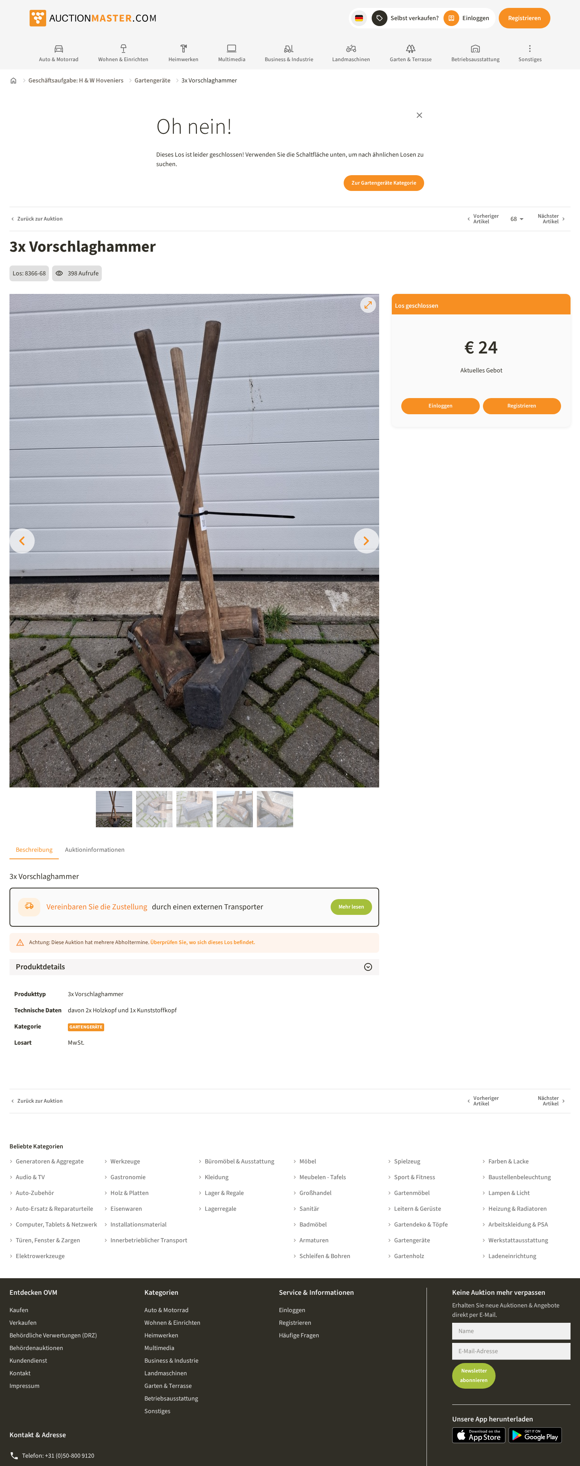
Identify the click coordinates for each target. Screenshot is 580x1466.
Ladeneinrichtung (512, 1256)
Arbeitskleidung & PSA (518, 1224)
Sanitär (309, 1208)
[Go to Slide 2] (154, 809)
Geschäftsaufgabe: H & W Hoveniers (75, 80)
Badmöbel (313, 1224)
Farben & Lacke (508, 1161)
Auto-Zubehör (35, 1193)
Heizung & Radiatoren (517, 1208)
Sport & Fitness (414, 1177)
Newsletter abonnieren (474, 1376)
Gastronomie (128, 1177)
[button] (359, 18)
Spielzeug (407, 1161)
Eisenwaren (126, 1208)
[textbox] (221, 1010)
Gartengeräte (152, 80)
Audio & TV (30, 1177)
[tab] (34, 849)
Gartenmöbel (412, 1193)
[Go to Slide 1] (114, 809)
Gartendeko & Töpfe (421, 1224)
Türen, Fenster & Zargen (48, 1240)
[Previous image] (22, 540)
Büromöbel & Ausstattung (239, 1161)
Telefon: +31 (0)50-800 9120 (58, 1455)
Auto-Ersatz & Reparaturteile (54, 1208)
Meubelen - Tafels (322, 1177)
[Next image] (366, 540)
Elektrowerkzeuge (40, 1256)
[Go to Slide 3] (194, 809)
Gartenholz (409, 1256)
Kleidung (216, 1177)
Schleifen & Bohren (324, 1256)
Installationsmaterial (138, 1224)
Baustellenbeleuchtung (519, 1177)
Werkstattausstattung (518, 1240)
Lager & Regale (224, 1193)
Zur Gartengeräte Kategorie (384, 183)
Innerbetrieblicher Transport (148, 1240)
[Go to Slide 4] (234, 809)
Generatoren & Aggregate (50, 1161)
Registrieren (524, 18)
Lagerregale (220, 1208)
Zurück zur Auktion (40, 219)
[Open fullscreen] (368, 305)
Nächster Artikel (548, 219)
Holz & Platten (129, 1193)
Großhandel (315, 1193)
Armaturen (314, 1240)
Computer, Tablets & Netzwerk (56, 1224)
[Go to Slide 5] (275, 809)
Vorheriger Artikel (486, 219)
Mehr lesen (351, 907)
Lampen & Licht (509, 1193)
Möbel (307, 1161)
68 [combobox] (514, 219)
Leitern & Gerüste (417, 1208)
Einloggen (440, 406)
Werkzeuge (125, 1161)
